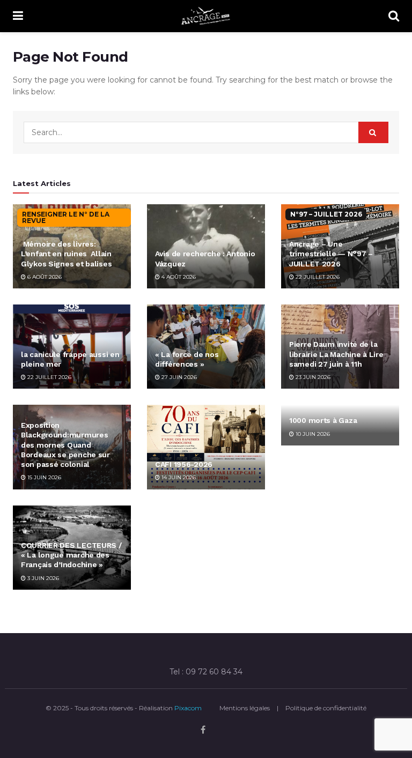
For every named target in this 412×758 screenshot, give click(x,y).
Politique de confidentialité (325, 708)
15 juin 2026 (43, 477)
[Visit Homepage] (206, 16)
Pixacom (188, 708)
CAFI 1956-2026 (183, 464)
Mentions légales (244, 708)
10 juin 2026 (312, 433)
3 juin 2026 (42, 578)
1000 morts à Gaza (323, 420)
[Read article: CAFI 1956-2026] (206, 447)
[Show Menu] (18, 16)
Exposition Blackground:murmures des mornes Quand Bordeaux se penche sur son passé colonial (65, 445)
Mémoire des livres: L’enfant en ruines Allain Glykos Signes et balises (66, 253)
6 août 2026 (44, 276)
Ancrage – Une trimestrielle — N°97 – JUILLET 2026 (331, 253)
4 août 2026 (178, 276)
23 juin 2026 (312, 377)
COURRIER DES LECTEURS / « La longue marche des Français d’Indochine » (71, 555)
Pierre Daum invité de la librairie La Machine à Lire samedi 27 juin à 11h (336, 354)
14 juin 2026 (178, 477)
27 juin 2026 (178, 377)
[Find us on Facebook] (203, 730)
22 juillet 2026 (317, 276)
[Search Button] (393, 16)
